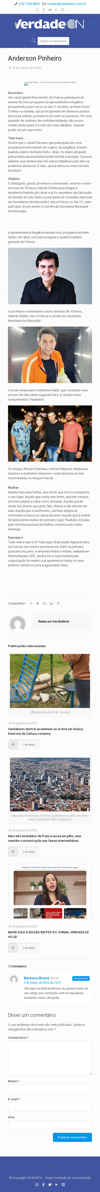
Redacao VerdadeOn (53, 621)
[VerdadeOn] (50, 23)
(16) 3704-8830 (29, 4)
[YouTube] (56, 10)
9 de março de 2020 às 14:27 (42, 982)
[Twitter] (50, 10)
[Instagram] (62, 10)
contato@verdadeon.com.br (66, 4)
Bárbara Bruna (36, 978)
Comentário (18, 1037)
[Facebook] (43, 10)
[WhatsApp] (37, 10)
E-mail (14, 1099)
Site (11, 1117)
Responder (81, 978)
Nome (13, 1081)
